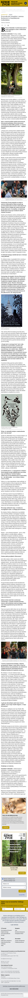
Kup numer (22, 873)
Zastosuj (22, 891)
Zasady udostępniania (20, 940)
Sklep (2, 945)
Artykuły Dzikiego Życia (9, 880)
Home (7, 9)
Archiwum (11, 9)
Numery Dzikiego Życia (9, 878)
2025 (14, 9)
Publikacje (3, 943)
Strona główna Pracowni (6, 930)
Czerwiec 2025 (19, 9)
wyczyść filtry (22, 894)
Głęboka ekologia (4, 931)
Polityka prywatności (19, 942)
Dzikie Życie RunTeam (6, 942)
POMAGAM (5, 827)
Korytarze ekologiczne (20, 931)
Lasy (16, 930)
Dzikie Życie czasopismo (6, 940)
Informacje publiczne (5, 933)
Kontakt (2, 935)
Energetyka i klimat (19, 933)
